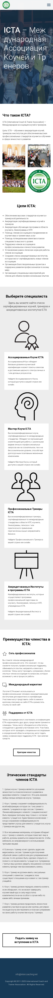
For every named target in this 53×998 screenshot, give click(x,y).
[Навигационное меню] (49, 5)
